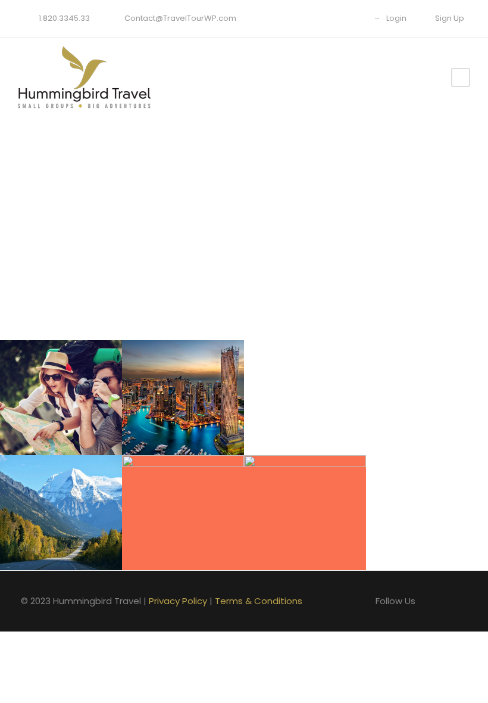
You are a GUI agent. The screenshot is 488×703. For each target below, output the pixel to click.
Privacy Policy (178, 601)
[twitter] (353, 18)
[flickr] (316, 18)
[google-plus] (334, 18)
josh (70, 430)
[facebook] (298, 18)
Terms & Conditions (258, 601)
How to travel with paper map (65, 365)
